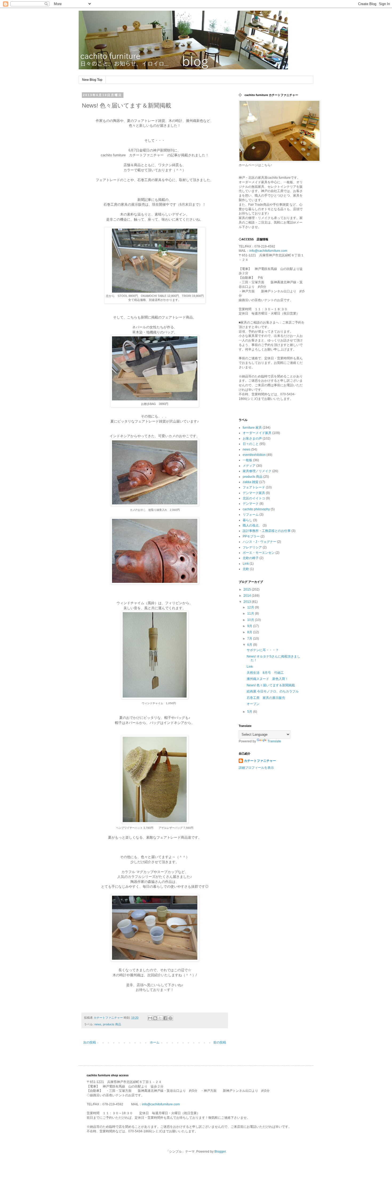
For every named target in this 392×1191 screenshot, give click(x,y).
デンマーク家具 (254, 493)
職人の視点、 (252, 525)
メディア (249, 466)
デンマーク (251, 503)
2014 (247, 596)
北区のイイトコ (254, 498)
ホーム (154, 1042)
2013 (247, 602)
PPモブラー (251, 536)
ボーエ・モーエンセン (259, 553)
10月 (251, 620)
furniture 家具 (252, 427)
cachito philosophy (256, 509)
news (97, 1024)
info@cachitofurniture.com (268, 251)
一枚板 (247, 460)
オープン (253, 704)
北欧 (246, 569)
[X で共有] (160, 1018)
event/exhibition (254, 455)
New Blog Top (92, 80)
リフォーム (251, 514)
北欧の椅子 (251, 558)
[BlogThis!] (155, 1018)
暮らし (247, 520)
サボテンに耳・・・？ (263, 650)
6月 (250, 645)
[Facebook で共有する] (165, 1018)
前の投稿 (219, 1042)
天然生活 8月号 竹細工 (265, 673)
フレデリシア (252, 547)
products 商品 (112, 1024)
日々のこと (251, 444)
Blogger (220, 1151)
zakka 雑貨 (250, 482)
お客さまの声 (252, 438)
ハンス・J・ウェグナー (259, 542)
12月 (251, 607)
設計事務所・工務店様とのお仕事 (267, 531)
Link (246, 563)
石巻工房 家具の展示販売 (266, 698)
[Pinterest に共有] (170, 1018)
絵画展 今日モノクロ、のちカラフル (273, 691)
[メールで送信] (150, 1018)
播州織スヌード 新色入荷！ (267, 679)
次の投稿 (89, 1042)
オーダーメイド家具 (257, 433)
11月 (251, 613)
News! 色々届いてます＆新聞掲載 (271, 685)
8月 (250, 632)
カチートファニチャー (260, 761)
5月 (250, 712)
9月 (250, 626)
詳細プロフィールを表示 (256, 768)
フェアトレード (254, 487)
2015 (247, 589)
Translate (274, 741)
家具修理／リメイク (257, 471)
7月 (250, 638)
